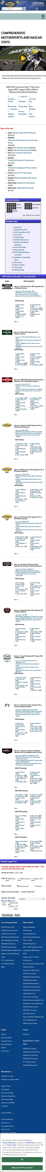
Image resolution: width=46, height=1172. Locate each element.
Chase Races (5, 1089)
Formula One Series (7, 964)
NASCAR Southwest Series (31, 987)
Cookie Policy (30, 1143)
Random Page (5, 1086)
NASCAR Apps (19, 237)
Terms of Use (5, 1129)
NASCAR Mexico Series (30, 1007)
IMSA (3, 967)
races (19, 204)
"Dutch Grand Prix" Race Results (21, 153)
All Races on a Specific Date (10, 1079)
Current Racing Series (9, 922)
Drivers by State (6, 1038)
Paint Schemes (32, 115)
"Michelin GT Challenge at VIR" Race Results (22, 168)
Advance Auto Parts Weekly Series (10, 955)
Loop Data (13, 109)
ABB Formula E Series (30, 1023)
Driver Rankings (6, 1044)
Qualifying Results (11, 100)
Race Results (12, 106)
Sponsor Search (19, 265)
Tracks (25, 1030)
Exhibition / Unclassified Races (33, 1003)
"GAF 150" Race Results (20, 148)
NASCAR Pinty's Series (30, 1058)
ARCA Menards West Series (10, 937)
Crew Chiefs (18, 267)
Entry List (24, 96)
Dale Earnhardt (19, 250)
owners (35, 208)
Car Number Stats (20, 247)
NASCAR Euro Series (30, 1010)
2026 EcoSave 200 (20, 230)
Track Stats (22, 101)
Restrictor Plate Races (8, 1096)
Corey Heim (18, 235)
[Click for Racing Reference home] (23, 5)
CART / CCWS (27, 940)
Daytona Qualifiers (29, 927)
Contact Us (4, 1106)
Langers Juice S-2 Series (31, 957)
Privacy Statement (7, 1119)
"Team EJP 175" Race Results (22, 173)
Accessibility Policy (7, 1126)
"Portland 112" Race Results (26, 183)
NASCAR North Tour (29, 944)
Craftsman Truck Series (8, 934)
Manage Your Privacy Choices (22, 1168)
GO (24, 8)
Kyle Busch (18, 227)
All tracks (26, 1034)
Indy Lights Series (29, 1013)
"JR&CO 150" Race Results (25, 188)
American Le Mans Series (31, 970)
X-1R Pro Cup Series (29, 973)
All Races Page (19, 270)
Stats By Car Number (8, 1103)
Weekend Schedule (11, 115)
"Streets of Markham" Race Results (25, 178)
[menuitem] (12, 1123)
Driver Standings (32, 108)
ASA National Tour (29, 993)
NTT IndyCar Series (7, 960)
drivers (19, 208)
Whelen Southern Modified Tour (33, 1000)
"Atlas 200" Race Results (21, 150)
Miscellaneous (6, 1072)
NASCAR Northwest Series (31, 990)
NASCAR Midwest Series (31, 983)
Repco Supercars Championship (33, 1017)
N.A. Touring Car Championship (33, 964)
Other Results (28, 922)
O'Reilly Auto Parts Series (9, 930)
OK (22, 1160)
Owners (3, 1048)
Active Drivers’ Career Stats (31, 1042)
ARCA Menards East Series (10, 940)
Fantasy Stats (23, 106)
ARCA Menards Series (8, 944)
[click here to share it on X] (37, 9)
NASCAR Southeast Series (31, 977)
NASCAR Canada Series (8, 947)
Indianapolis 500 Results (31, 950)
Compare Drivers (6, 1041)
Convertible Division (29, 934)
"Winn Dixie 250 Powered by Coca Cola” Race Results (23, 141)
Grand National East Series (31, 937)
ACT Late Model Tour (30, 1020)
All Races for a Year (7, 1076)
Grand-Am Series (28, 967)
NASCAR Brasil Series (30, 980)
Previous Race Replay (22, 113)
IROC (24, 954)
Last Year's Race (32, 100)
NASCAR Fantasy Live (21, 240)
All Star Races (27, 930)
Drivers (3, 1034)
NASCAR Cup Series (7, 927)
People (3, 1030)
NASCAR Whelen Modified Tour (11, 950)
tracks (15, 211)
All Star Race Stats (7, 1099)
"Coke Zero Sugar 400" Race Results (24, 133)
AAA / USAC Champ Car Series (33, 947)
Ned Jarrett (18, 262)
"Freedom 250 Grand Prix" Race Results (21, 160)
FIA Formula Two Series (30, 997)
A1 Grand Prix (27, 960)
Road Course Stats (7, 1093)
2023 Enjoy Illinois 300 (22, 232)
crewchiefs (37, 204)
